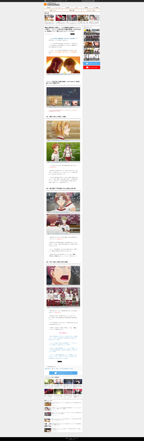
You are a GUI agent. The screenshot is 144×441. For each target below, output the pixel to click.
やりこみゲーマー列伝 (91, 10)
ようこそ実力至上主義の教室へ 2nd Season (65, 368)
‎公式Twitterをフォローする (64, 373)
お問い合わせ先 (75, 438)
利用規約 (67, 438)
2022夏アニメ (48, 368)
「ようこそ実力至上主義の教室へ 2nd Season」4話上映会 (62, 38)
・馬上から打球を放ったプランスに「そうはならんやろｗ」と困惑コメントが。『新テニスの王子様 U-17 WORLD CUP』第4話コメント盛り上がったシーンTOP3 (63, 338)
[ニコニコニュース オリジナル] (52, 4)
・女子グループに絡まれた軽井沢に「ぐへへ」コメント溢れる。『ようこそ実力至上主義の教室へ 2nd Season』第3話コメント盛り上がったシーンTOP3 (63, 350)
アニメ (54, 368)
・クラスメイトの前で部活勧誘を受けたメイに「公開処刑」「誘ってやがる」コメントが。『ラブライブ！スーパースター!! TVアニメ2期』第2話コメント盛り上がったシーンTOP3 (63, 356)
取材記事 (86, 7)
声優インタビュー (53, 10)
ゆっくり (76, 7)
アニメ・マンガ (58, 7)
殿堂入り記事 (72, 10)
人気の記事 (48, 7)
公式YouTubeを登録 (93, 67)
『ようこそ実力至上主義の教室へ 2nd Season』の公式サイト (59, 74)
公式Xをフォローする (92, 63)
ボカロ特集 (67, 7)
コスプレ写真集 (95, 7)
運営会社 (71, 438)
